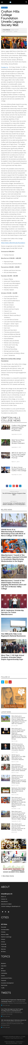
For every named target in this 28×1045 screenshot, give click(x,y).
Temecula (3, 946)
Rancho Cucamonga (6, 937)
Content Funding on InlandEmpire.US (10, 906)
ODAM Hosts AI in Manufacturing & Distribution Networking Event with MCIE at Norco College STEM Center (13, 533)
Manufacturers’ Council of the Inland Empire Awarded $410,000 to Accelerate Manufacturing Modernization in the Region (14, 558)
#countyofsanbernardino (20, 1003)
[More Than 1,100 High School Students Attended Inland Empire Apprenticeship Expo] (14, 646)
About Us (3, 896)
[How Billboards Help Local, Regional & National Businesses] (14, 625)
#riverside (9, 1014)
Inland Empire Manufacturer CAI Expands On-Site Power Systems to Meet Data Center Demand (19, 767)
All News (3, 970)
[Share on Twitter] (10, 486)
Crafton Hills (9, 31)
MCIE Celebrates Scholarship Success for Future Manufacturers (12, 612)
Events (3, 975)
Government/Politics (6, 978)
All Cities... (3, 951)
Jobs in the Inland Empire (11, 1043)
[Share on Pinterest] (17, 486)
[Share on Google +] (14, 486)
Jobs (2, 968)
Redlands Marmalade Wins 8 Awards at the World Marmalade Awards (19, 790)
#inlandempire (5, 1003)
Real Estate (4, 985)
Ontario (3, 939)
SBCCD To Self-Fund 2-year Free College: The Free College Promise (19, 455)
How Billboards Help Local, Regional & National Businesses (13, 635)
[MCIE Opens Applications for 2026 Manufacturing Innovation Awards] (5, 757)
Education (4, 7)
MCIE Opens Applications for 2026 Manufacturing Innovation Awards (18, 757)
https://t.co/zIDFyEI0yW (18, 1001)
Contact (20, 1043)
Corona (3, 941)
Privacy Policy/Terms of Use (16, 1038)
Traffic (2, 988)
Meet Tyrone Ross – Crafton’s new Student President (18, 441)
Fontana (3, 932)
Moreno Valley (5, 934)
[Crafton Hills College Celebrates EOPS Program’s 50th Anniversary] (5, 427)
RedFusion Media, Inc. (16, 1036)
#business (4, 1014)
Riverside (3, 927)
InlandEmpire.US (6, 894)
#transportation (5, 1025)
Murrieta (3, 949)
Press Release (6, 29)
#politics (11, 1003)
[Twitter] (2, 681)
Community (4, 973)
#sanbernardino (16, 1023)
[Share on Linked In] (20, 486)
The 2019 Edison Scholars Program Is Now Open (14, 494)
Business (3, 963)
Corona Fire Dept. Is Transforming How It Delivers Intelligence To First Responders (14, 503)
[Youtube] (10, 681)
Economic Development (7, 983)
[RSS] (6, 681)
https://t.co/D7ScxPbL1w (7, 1012)
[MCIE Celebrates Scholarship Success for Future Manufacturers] (14, 601)
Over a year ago (6, 1005)
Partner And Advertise (10, 1041)
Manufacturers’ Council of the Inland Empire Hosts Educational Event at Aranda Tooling (18, 827)
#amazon (9, 1023)
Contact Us (4, 899)
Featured (3, 980)
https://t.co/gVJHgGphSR (7, 1021)
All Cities (4, 924)
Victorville (3, 944)
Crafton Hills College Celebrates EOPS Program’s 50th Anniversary (19, 428)
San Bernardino (5, 929)
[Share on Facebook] (7, 486)
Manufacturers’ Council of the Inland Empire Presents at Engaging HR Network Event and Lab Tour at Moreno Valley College (13, 585)
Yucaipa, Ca (4, 67)
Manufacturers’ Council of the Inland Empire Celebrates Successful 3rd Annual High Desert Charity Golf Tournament (19, 719)
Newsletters (4, 901)
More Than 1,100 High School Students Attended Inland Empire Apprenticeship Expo (12, 657)
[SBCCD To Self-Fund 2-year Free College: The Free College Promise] (5, 455)
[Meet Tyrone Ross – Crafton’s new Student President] (5, 442)
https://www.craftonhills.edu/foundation (13, 243)
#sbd (22, 1023)
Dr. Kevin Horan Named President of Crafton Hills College (19, 469)
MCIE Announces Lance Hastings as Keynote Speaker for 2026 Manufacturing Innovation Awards (18, 747)
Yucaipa (15, 31)
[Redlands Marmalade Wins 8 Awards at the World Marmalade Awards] (5, 790)
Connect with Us (19, 1041)
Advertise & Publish (6, 904)
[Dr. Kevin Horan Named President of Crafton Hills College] (5, 470)
